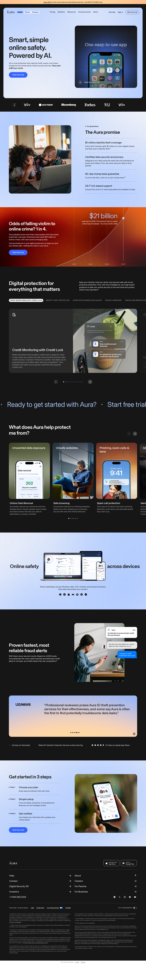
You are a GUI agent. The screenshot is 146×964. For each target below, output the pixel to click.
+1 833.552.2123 (17, 897)
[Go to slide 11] (80, 381)
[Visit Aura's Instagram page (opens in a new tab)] (124, 897)
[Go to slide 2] (65, 381)
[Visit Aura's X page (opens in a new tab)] (119, 897)
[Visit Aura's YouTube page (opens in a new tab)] (135, 897)
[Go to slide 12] (82, 381)
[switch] (135, 908)
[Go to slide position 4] (73, 518)
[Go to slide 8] (75, 381)
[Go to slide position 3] (72, 518)
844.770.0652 (93, 2)
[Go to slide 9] (77, 381)
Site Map (68, 907)
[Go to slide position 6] (77, 518)
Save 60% (47, 2)
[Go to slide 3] (77, 732)
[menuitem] (26, 300)
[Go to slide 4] (68, 381)
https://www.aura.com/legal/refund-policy (36, 942)
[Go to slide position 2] (70, 518)
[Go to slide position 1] (68, 518)
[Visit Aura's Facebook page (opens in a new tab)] (130, 897)
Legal (32, 907)
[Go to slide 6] (72, 381)
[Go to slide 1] (63, 381)
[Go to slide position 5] (75, 518)
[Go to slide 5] (70, 381)
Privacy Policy (40, 907)
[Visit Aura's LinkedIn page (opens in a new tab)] (114, 897)
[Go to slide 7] (73, 381)
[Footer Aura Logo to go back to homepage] (13, 863)
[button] (61, 12)
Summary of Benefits (15, 922)
